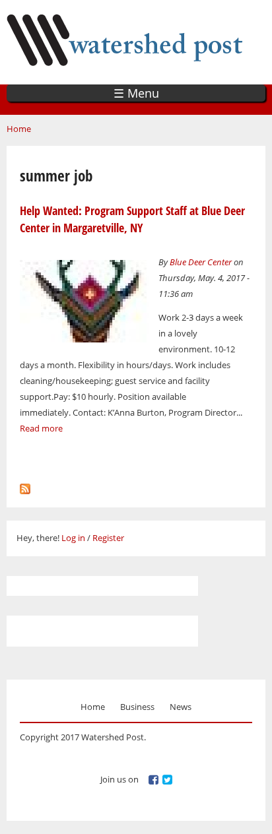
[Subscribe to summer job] (25, 486)
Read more (41, 428)
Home (19, 129)
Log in (73, 538)
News (180, 707)
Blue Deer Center (201, 262)
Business (137, 707)
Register (108, 538)
